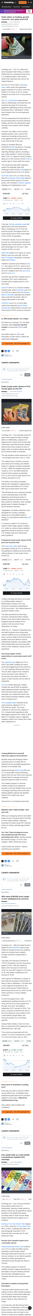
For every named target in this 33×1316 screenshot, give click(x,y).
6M (13, 203)
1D (4, 203)
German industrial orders (18, 224)
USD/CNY (5, 303)
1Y (16, 203)
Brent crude (19, 770)
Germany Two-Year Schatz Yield (13, 1224)
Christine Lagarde (24, 183)
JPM (21, 170)
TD (11, 156)
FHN (27, 159)
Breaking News (6, 7)
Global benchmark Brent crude (12, 1247)
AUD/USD (20, 290)
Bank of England (7, 258)
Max (23, 203)
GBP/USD (5, 253)
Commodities (26, 7)
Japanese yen (10, 662)
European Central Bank (16, 178)
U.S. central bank (11, 100)
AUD (29, 517)
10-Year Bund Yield (23, 1226)
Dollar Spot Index (11, 546)
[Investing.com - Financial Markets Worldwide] (10, 2)
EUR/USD (5, 176)
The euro (4, 685)
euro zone (26, 271)
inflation (12, 260)
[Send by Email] (17, 351)
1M (10, 203)
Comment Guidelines (6, 379)
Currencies (16, 7)
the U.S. (12, 273)
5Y (19, 203)
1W (7, 203)
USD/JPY (4, 288)
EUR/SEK (15, 947)
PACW (11, 147)
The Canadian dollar (8, 703)
